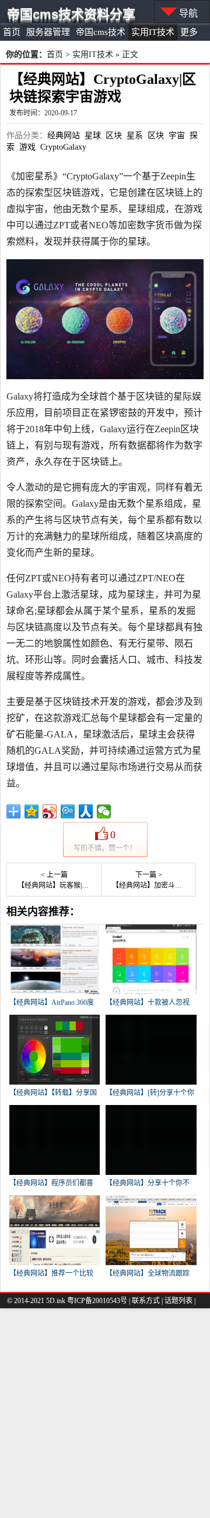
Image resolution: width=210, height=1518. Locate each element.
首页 (11, 32)
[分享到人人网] (86, 811)
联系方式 (146, 1301)
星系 (135, 135)
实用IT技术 (152, 32)
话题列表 (178, 1301)
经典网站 (63, 135)
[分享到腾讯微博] (68, 811)
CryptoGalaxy (63, 147)
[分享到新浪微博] (50, 811)
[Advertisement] (105, 1413)
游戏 (27, 147)
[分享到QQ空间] (31, 811)
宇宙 (177, 135)
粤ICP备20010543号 (97, 1301)
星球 (93, 135)
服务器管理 (48, 32)
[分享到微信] (104, 811)
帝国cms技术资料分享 (71, 14)
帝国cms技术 (100, 32)
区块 (114, 135)
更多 (189, 32)
